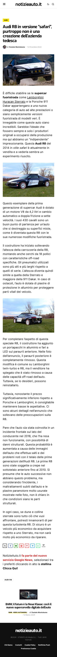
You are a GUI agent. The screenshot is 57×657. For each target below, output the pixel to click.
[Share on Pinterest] (27, 546)
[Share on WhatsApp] (38, 546)
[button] (4, 4)
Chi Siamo (8, 645)
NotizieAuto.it (28, 4)
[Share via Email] (16, 546)
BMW (10, 612)
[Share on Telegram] (32, 546)
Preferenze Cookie (28, 648)
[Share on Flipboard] (21, 546)
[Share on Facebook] (10, 546)
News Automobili (20, 612)
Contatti (18, 645)
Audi (6, 20)
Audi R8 (8, 580)
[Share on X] (5, 546)
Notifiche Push (44, 645)
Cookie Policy (30, 645)
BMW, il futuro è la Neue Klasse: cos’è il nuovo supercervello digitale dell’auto (28, 605)
